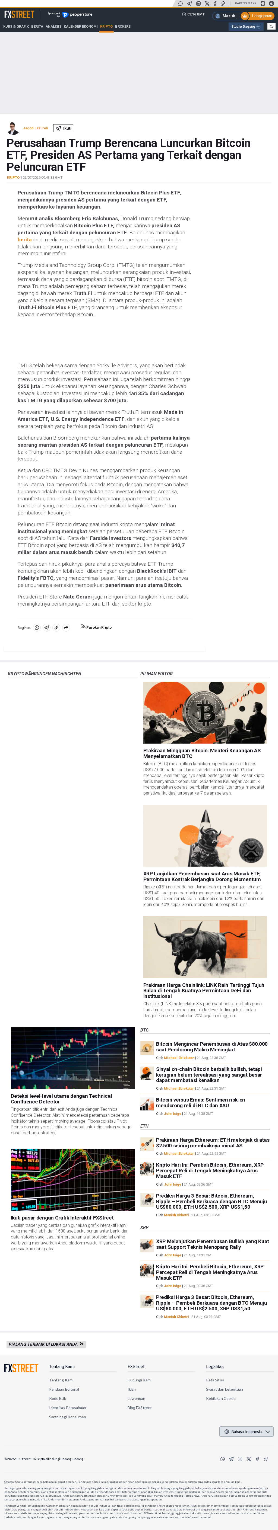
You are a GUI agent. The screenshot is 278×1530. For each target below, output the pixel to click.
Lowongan (137, 1398)
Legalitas (215, 1366)
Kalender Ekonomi (81, 26)
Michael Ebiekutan (179, 1058)
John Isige (172, 1114)
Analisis (53, 26)
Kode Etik (57, 1398)
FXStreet (12, 11)
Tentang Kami (62, 1366)
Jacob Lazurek (35, 128)
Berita (37, 26)
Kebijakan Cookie (221, 1398)
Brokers (123, 26)
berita (25, 239)
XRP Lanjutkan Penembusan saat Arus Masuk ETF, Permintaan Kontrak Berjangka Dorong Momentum (202, 876)
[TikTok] (223, 3)
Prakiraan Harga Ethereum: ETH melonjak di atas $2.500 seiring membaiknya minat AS (212, 1143)
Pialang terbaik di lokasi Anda (44, 1344)
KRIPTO (106, 26)
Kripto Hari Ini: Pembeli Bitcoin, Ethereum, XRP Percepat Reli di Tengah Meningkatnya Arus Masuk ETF (210, 1170)
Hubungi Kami (139, 1380)
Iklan (132, 1389)
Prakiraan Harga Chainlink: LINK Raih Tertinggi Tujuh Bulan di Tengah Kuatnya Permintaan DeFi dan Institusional (203, 991)
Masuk (229, 16)
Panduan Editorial (64, 1389)
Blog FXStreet (140, 1407)
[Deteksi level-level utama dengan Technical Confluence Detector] (73, 1058)
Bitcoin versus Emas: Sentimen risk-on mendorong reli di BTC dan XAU (200, 1103)
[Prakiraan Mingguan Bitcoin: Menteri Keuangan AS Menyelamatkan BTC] (205, 713)
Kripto (13, 178)
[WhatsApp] (180, 3)
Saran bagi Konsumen (67, 1416)
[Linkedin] (198, 3)
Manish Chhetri (176, 1215)
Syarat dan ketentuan (224, 1389)
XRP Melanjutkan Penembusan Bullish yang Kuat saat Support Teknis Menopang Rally (212, 1244)
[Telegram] (189, 3)
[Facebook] (215, 3)
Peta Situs (215, 1380)
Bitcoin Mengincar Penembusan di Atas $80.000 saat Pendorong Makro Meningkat (212, 1047)
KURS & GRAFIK (16, 26)
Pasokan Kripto (99, 627)
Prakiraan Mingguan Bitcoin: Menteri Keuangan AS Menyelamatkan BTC (202, 753)
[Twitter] (207, 3)
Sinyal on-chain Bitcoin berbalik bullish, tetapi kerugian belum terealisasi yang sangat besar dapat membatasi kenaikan (209, 1075)
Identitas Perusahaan (67, 1407)
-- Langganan (260, 15)
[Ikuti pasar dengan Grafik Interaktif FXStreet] (73, 1180)
